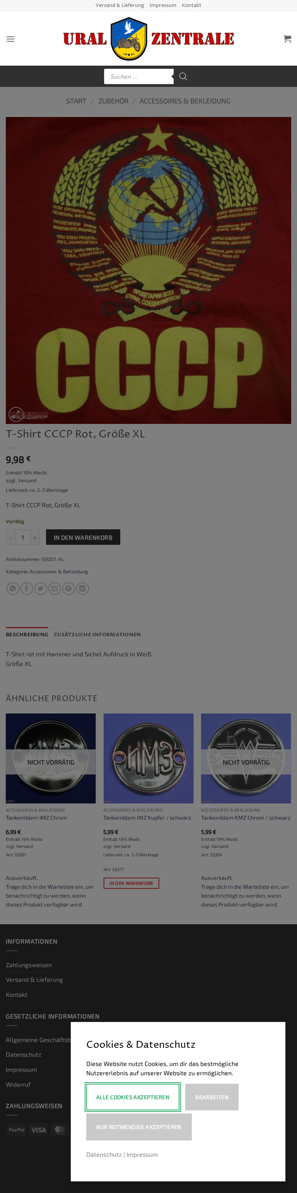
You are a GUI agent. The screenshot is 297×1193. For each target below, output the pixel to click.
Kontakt (191, 5)
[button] (10, 38)
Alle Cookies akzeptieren (132, 1097)
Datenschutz (104, 1154)
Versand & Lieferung (120, 5)
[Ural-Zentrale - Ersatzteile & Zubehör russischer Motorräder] (148, 39)
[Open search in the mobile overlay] (148, 76)
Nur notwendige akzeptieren (139, 1127)
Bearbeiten (212, 1097)
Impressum (163, 5)
